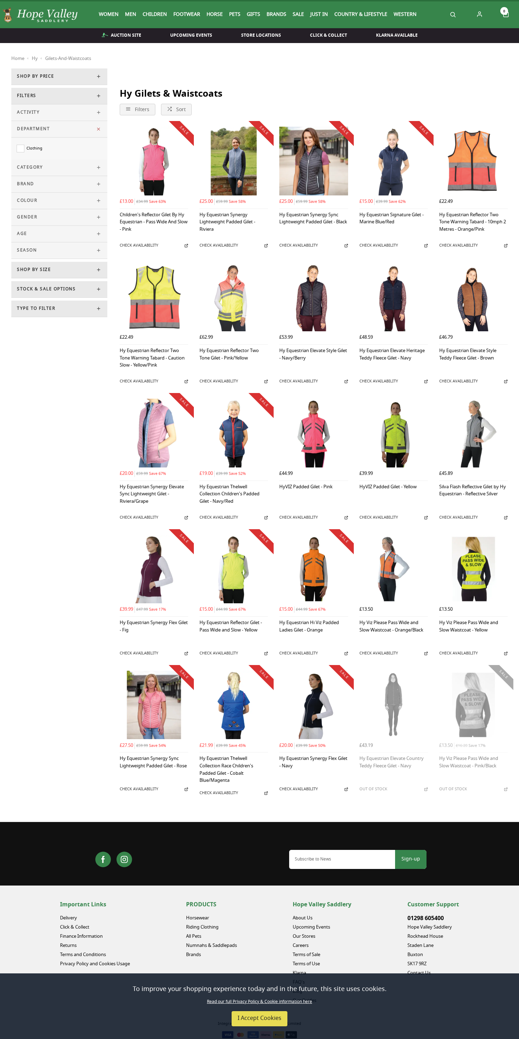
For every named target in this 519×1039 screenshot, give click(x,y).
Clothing (34, 148)
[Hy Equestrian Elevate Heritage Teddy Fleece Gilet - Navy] (393, 297)
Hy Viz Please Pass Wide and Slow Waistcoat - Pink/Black (468, 762)
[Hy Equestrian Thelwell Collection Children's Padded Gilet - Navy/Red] (233, 433)
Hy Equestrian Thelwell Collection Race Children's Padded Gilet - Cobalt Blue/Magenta (226, 770)
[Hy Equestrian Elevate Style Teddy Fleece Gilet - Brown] (473, 297)
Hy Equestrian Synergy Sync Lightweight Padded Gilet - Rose (153, 762)
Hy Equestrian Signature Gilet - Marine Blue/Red (391, 219)
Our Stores (304, 936)
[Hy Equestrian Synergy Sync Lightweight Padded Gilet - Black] (313, 161)
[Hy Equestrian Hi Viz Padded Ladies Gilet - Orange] (313, 569)
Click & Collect (328, 35)
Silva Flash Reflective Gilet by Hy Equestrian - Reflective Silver (472, 491)
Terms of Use (306, 964)
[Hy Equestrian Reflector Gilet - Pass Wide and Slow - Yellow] (233, 569)
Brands (276, 14)
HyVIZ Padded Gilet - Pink (306, 487)
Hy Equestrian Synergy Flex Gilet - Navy (313, 762)
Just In (319, 14)
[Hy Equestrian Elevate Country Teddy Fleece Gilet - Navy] (393, 705)
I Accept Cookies (259, 1018)
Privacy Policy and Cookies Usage (95, 964)
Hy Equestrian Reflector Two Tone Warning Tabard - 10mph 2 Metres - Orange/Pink (472, 223)
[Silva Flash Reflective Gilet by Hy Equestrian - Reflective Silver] (473, 433)
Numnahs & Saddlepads (211, 945)
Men (130, 14)
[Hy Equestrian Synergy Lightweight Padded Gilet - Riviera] (233, 161)
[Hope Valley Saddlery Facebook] (103, 859)
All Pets (193, 936)
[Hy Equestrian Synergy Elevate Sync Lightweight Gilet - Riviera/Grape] (154, 433)
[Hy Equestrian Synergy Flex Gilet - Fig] (154, 569)
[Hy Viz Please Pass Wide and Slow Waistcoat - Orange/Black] (393, 569)
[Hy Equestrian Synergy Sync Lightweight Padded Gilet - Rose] (154, 705)
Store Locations (261, 35)
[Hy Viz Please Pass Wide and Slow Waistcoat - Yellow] (473, 569)
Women (109, 14)
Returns (68, 945)
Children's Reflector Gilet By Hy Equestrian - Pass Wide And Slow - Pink (153, 223)
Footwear (186, 14)
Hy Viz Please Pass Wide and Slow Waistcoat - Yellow (468, 627)
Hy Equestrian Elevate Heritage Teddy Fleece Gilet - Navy (392, 355)
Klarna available (397, 35)
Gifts (253, 14)
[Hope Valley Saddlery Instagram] (124, 859)
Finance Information (81, 936)
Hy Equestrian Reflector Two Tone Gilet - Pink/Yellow (229, 355)
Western (405, 14)
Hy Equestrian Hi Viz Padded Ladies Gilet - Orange (309, 627)
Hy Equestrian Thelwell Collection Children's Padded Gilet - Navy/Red (229, 495)
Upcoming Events (191, 35)
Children (155, 14)
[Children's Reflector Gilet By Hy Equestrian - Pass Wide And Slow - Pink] (154, 161)
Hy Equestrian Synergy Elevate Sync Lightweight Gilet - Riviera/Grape (152, 495)
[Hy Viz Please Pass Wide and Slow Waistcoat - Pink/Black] (473, 705)
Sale (298, 14)
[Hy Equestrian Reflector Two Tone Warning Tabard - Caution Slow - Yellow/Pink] (154, 297)
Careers (301, 945)
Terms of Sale (306, 955)
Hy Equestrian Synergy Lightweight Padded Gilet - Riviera (227, 223)
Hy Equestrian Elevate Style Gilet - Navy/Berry (313, 355)
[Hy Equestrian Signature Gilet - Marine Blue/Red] (393, 161)
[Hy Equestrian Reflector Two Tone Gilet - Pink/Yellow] (233, 297)
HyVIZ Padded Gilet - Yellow (388, 487)
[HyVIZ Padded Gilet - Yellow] (393, 433)
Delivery (68, 918)
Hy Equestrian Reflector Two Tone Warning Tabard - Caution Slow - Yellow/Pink (152, 358)
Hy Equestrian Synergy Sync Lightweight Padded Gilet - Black (313, 219)
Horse (215, 14)
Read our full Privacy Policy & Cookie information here (259, 1002)
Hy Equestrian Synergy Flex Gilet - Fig (154, 627)
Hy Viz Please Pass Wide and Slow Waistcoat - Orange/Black (391, 627)
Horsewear (197, 918)
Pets (234, 14)
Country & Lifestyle (360, 14)
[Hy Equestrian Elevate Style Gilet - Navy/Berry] (313, 297)
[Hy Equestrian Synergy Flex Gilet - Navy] (313, 705)
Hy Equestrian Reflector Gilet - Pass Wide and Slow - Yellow (230, 627)
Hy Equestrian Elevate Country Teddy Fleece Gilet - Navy (391, 762)
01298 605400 (425, 918)
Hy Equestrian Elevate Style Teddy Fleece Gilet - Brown (467, 355)
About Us (302, 918)
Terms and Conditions (83, 955)
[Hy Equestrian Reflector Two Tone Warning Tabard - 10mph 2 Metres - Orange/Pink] (473, 161)
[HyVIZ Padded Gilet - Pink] (313, 433)
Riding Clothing (202, 927)
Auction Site (126, 35)
